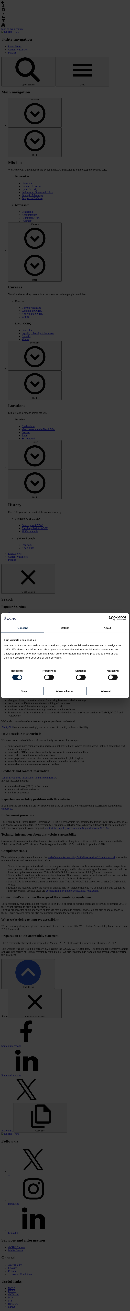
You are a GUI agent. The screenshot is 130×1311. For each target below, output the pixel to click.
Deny (24, 690)
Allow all (106, 690)
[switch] (49, 677)
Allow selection (65, 690)
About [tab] (107, 627)
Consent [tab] (22, 627)
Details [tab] (65, 627)
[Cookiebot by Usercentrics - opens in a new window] (111, 618)
